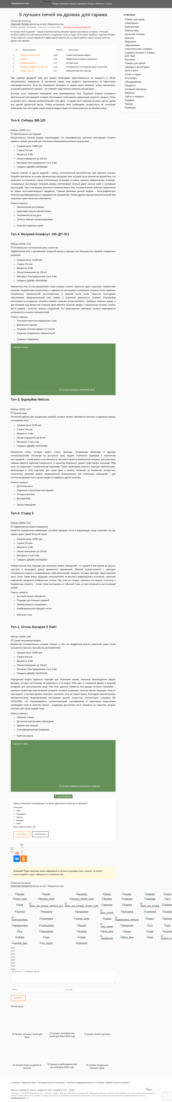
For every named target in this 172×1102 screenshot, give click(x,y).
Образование (132, 45)
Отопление (31, 27)
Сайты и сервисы (134, 96)
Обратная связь (29, 1082)
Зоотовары (131, 78)
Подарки (129, 100)
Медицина (130, 41)
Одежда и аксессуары (137, 67)
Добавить (18, 998)
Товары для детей (135, 63)
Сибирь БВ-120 (27, 71)
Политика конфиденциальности (81, 1082)
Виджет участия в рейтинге (118, 1082)
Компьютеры (132, 30)
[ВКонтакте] (16, 858)
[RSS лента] (155, 1090)
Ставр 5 (23, 59)
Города (72, 4)
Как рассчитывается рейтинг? (77, 27)
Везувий (20, 820)
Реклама (100, 1082)
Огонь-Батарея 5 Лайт (30, 55)
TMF (18, 811)
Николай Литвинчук (22, 24)
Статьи (108, 4)
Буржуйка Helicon (28, 63)
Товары (55, 4)
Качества (20, 3)
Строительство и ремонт (138, 49)
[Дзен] (149, 1090)
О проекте (15, 1082)
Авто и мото (131, 70)
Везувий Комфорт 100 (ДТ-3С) (34, 67)
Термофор (21, 814)
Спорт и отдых (133, 74)
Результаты (40, 834)
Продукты (130, 85)
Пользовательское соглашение (51, 1082)
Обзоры (90, 4)
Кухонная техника (135, 34)
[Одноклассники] (23, 858)
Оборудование (133, 81)
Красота (129, 38)
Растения (130, 59)
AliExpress (100, 4)
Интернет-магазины (136, 89)
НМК (18, 823)
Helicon (19, 817)
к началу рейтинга (64, 796)
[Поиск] (157, 4)
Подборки (130, 107)
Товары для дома (135, 19)
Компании (64, 4)
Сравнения (81, 4)
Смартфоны (131, 23)
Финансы (130, 92)
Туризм (129, 104)
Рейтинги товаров (18, 27)
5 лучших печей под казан (97, 1034)
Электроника (132, 26)
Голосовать (21, 834)
